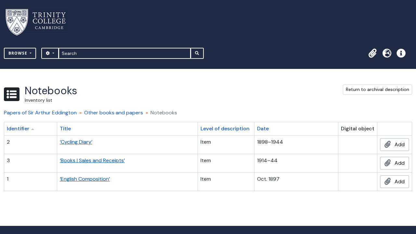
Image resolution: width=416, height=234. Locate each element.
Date (263, 128)
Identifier (18, 128)
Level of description (225, 128)
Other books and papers (113, 112)
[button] (372, 53)
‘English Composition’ (85, 179)
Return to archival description (377, 89)
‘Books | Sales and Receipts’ (92, 160)
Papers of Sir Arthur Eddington (40, 112)
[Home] (39, 22)
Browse (18, 53)
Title (65, 128)
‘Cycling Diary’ (76, 141)
